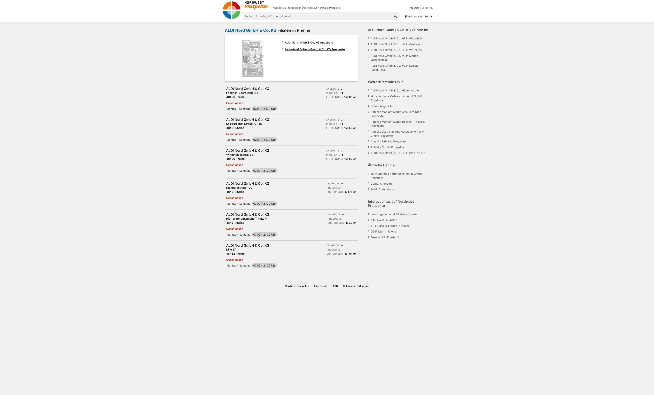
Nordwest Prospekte (329, 7)
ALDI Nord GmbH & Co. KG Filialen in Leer (398, 153)
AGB (335, 286)
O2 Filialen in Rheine (383, 231)
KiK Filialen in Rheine (384, 220)
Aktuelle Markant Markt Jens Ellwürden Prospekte (396, 114)
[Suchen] (395, 16)
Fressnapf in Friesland (385, 237)
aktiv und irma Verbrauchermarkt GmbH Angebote (396, 98)
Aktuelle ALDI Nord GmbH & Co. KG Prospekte (315, 49)
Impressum (320, 286)
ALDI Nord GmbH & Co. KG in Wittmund (396, 50)
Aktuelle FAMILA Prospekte (388, 141)
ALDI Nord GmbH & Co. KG (250, 30)
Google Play (427, 7)
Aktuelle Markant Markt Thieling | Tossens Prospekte (398, 123)
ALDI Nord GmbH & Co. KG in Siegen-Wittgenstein (395, 58)
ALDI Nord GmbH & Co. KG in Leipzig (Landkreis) (395, 67)
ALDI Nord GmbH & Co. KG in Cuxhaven (396, 44)
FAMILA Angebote (382, 189)
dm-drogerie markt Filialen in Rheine (394, 214)
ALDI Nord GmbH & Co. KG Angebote (309, 42)
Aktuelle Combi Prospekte (387, 147)
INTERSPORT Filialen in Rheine (390, 225)
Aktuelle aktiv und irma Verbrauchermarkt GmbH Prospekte (397, 133)
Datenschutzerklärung (356, 286)
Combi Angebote (382, 106)
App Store (414, 7)
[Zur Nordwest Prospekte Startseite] (245, 5)
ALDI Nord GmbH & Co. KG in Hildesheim (397, 38)
